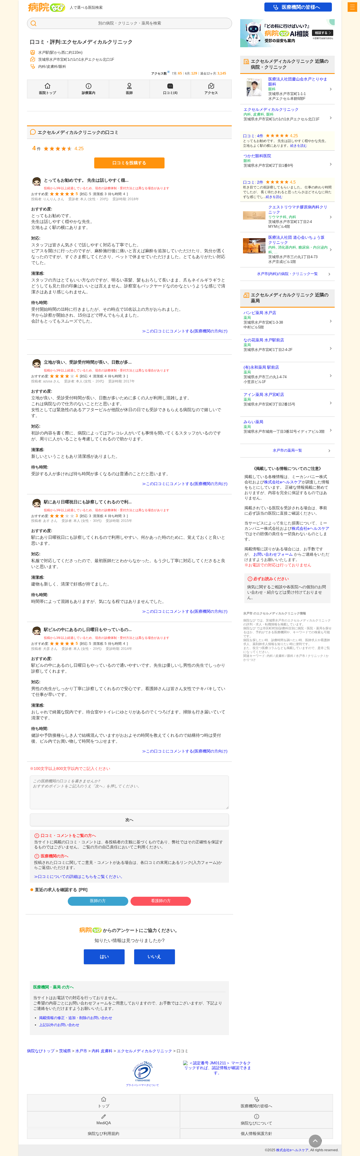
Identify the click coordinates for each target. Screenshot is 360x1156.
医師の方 (98, 900)
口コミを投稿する (129, 162)
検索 (157, 23)
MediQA (103, 1123)
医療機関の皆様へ (301, 7)
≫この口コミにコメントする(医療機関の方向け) (185, 331)
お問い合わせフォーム (273, 554)
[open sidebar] (352, 7)
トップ (103, 1106)
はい (104, 956)
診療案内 (88, 93)
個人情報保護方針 (256, 1133)
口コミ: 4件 (253, 136)
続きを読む (298, 146)
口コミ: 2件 (253, 182)
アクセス (211, 93)
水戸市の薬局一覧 (287, 450)
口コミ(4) (170, 93)
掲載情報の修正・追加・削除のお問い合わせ (75, 1018)
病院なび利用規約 (103, 1133)
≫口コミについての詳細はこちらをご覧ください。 (79, 877)
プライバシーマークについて (142, 1085)
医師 (129, 93)
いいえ (154, 956)
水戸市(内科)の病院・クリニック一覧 (287, 274)
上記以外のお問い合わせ (59, 1025)
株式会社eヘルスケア (283, 482)
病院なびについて (256, 1123)
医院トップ (47, 93)
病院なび (46, 7)
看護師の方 (161, 900)
